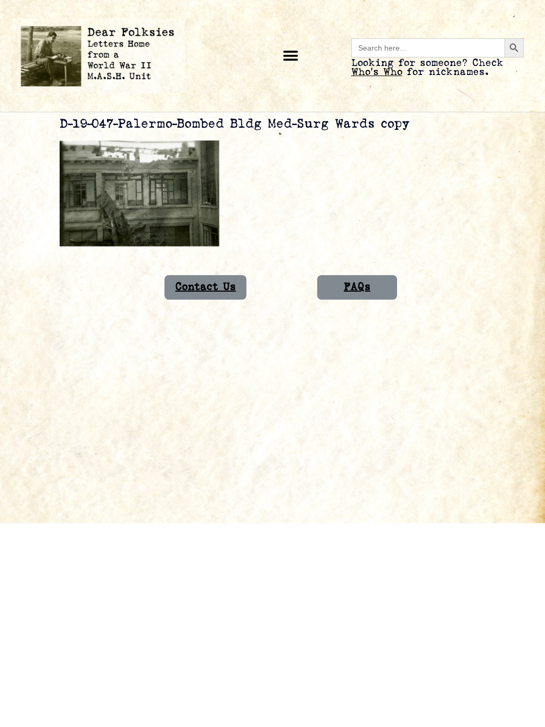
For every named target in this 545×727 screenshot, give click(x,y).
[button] (291, 56)
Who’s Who (376, 72)
